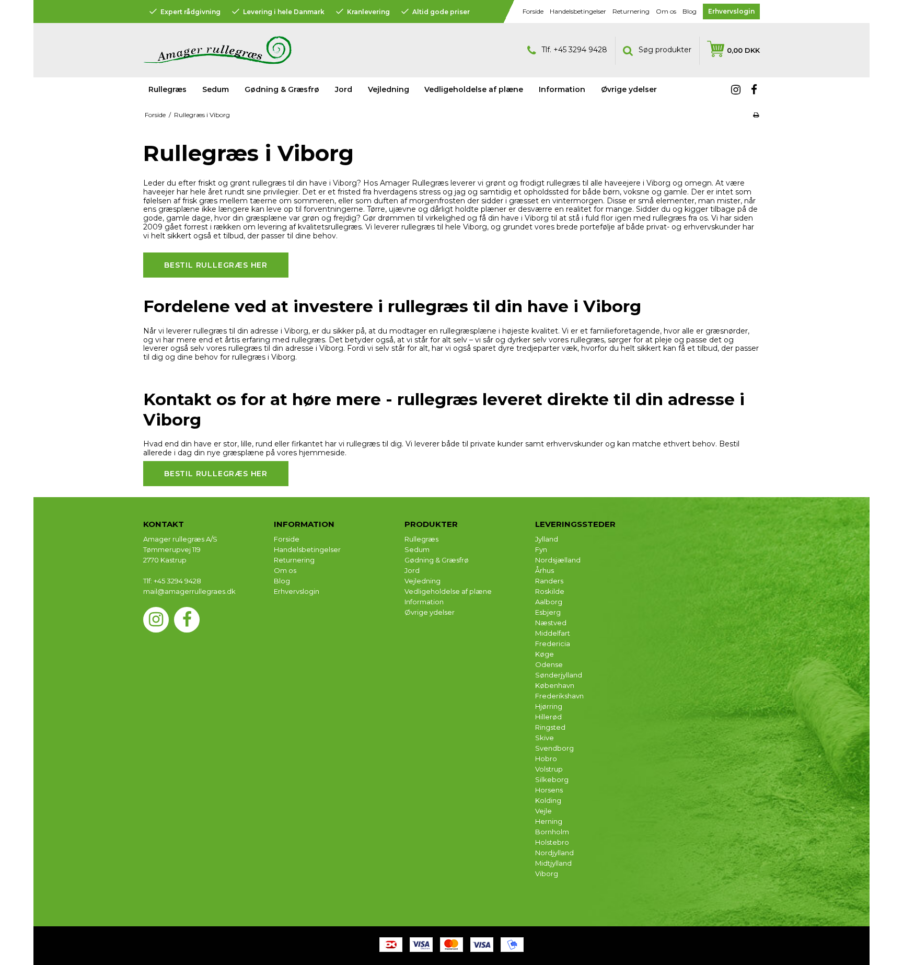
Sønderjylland (558, 675)
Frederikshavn (559, 696)
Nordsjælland (558, 560)
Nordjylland (554, 852)
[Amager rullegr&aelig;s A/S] (294, 50)
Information (424, 602)
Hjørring (548, 706)
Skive (544, 737)
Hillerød (548, 717)
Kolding (548, 800)
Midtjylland (553, 863)
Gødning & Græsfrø (282, 89)
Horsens (549, 790)
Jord (343, 89)
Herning (548, 821)
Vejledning (422, 581)
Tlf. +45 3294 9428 (574, 49)
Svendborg (554, 748)
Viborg (546, 873)
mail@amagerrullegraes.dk (189, 591)
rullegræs (269, 183)
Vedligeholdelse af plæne (473, 89)
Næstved (550, 622)
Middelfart (552, 633)
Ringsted (550, 727)
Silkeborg (552, 779)
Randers (549, 581)
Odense (549, 664)
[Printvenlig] (756, 115)
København (554, 685)
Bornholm (552, 832)
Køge (544, 654)
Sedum (215, 89)
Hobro (546, 758)
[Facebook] (754, 90)
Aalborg (548, 602)
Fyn (541, 549)
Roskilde (549, 591)
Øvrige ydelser (429, 612)
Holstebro (552, 842)
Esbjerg (548, 612)
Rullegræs (167, 89)
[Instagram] (735, 90)
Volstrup (549, 769)
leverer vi (465, 183)
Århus (544, 570)
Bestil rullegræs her (216, 265)
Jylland (546, 539)
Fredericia (552, 643)
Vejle (543, 811)
